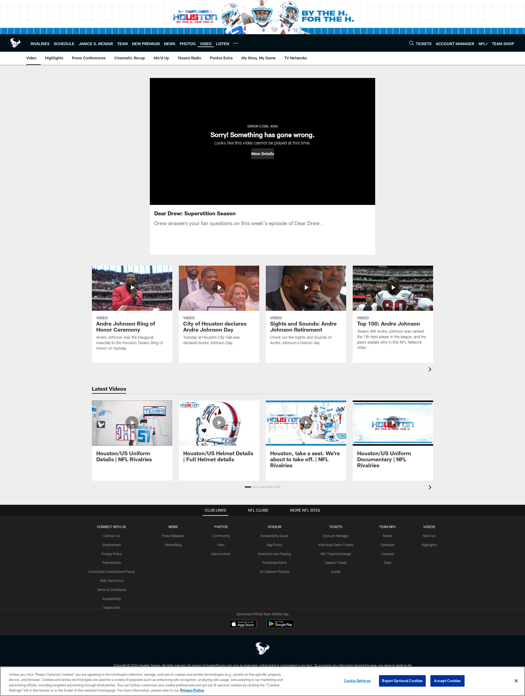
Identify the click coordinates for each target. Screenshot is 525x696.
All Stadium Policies (274, 571)
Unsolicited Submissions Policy (111, 571)
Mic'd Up (429, 536)
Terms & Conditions (111, 589)
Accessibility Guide (274, 536)
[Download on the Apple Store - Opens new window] (243, 624)
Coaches (387, 554)
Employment (111, 545)
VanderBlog (173, 545)
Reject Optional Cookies (402, 680)
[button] (262, 153)
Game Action (221, 554)
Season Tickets (336, 562)
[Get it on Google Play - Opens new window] (280, 626)
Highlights (429, 545)
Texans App (111, 607)
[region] (262, 681)
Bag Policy (274, 545)
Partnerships (111, 562)
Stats (387, 562)
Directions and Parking (274, 554)
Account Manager (336, 536)
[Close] (516, 681)
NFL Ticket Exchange (336, 554)
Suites (335, 571)
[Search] (411, 43)
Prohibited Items (274, 562)
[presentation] (431, 370)
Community (221, 536)
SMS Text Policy (112, 580)
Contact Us (111, 536)
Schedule (387, 545)
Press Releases (173, 536)
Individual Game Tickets (335, 545)
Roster (387, 536)
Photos (221, 527)
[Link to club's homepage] (15, 43)
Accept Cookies (447, 680)
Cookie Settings (357, 680)
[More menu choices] (236, 43)
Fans (221, 545)
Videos (429, 527)
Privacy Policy (111, 554)
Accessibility (112, 599)
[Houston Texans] (262, 649)
